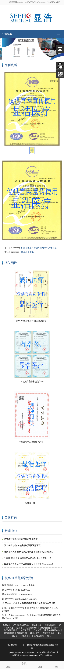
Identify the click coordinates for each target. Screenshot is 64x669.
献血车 (40, 645)
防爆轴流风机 (50, 625)
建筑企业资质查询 (52, 630)
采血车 (51, 645)
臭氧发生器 (22, 633)
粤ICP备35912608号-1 (34, 655)
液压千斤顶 (36, 625)
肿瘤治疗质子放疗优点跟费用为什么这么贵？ (29, 564)
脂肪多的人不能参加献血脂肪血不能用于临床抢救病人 (29, 552)
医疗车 (35, 645)
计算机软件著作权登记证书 (30, 381)
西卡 (49, 636)
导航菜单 (7, 34)
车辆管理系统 (48, 633)
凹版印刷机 (39, 636)
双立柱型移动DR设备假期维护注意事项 (22, 545)
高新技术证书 (27, 252)
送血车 (19, 628)
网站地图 (48, 655)
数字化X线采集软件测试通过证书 (31, 321)
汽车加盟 (37, 630)
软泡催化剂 (26, 636)
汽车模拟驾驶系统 (21, 625)
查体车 (46, 645)
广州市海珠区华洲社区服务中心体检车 (39, 248)
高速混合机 (45, 628)
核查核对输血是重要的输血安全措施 (21, 539)
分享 (8, 667)
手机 (23, 663)
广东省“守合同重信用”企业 (31, 442)
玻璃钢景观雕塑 (11, 630)
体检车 (29, 645)
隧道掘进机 (9, 633)
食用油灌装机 (31, 628)
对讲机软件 (35, 633)
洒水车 (56, 628)
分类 (40, 667)
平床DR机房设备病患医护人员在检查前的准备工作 (27, 558)
